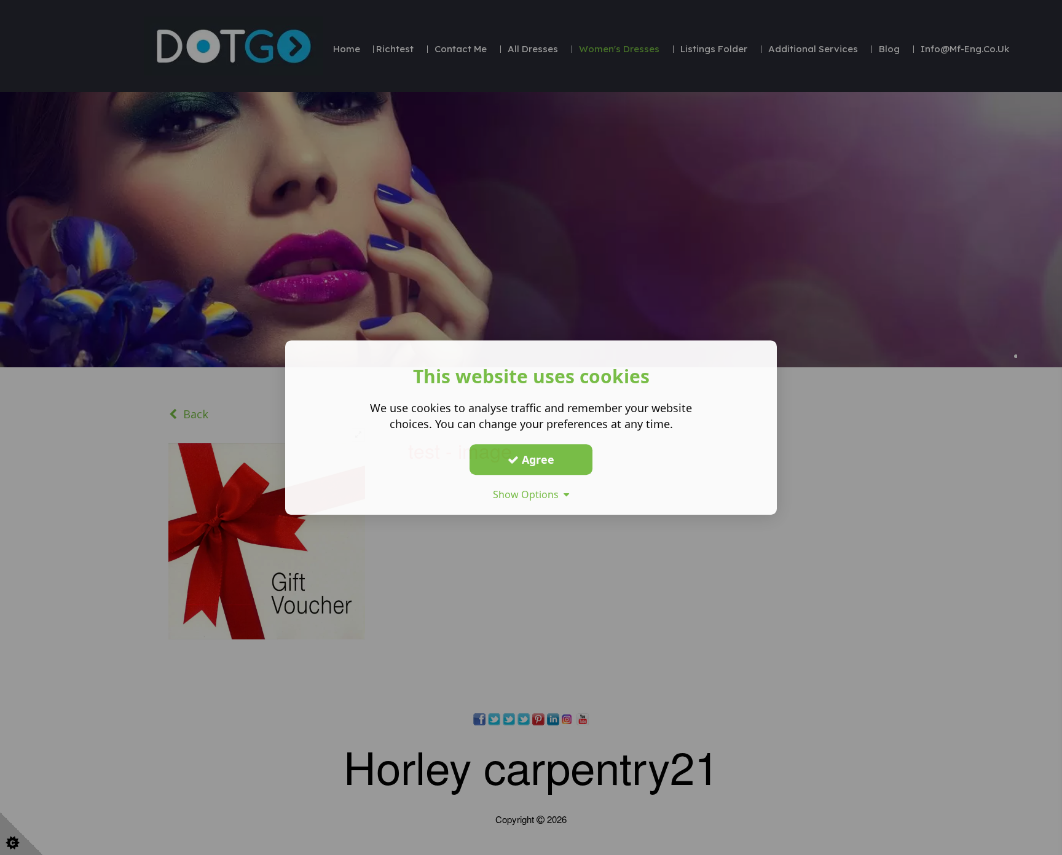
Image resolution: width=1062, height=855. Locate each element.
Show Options (528, 494)
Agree (536, 459)
